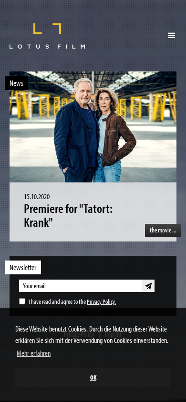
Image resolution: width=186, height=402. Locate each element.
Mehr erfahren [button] (34, 353)
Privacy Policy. (101, 301)
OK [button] (93, 377)
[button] (171, 35)
